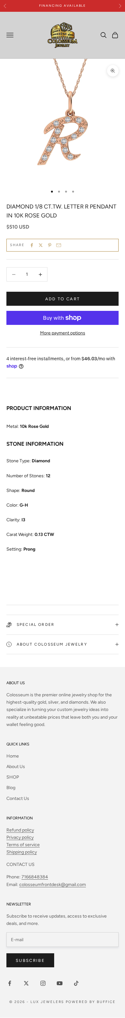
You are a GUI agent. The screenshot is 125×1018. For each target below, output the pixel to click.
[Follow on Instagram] (43, 983)
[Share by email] (58, 245)
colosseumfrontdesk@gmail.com (52, 884)
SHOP (12, 777)
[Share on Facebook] (31, 245)
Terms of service (23, 844)
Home (12, 756)
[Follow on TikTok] (76, 983)
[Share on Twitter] (40, 245)
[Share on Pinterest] (49, 245)
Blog (10, 787)
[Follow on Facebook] (9, 983)
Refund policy (20, 830)
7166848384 (34, 877)
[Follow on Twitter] (26, 983)
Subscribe (30, 960)
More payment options (62, 333)
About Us (15, 766)
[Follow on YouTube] (59, 983)
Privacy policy (20, 837)
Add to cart (62, 299)
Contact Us (17, 798)
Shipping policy (21, 852)
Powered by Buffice (91, 1002)
